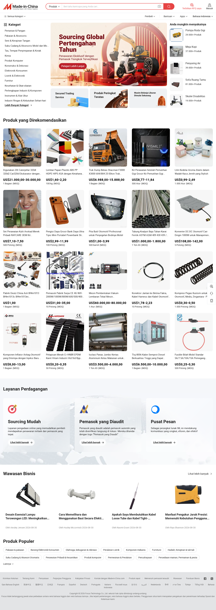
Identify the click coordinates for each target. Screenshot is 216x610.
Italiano (108, 584)
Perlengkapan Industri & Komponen (23, 90)
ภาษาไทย (177, 584)
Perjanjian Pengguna (62, 578)
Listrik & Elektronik (15, 75)
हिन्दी (166, 584)
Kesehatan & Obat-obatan (18, 85)
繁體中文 (39, 584)
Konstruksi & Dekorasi (16, 65)
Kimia (8, 55)
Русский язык (121, 584)
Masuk (209, 8)
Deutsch (83, 584)
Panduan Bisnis (193, 578)
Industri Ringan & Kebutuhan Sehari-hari (25, 100)
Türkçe (188, 584)
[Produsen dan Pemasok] (20, 6)
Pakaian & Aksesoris (16, 35)
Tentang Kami (28, 578)
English (16, 584)
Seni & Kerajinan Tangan (17, 40)
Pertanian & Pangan (15, 30)
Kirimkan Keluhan (10, 578)
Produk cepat (134, 578)
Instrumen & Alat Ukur (16, 95)
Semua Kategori (15, 16)
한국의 (134, 584)
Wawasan (177, 578)
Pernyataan (44, 578)
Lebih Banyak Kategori (17, 105)
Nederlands (156, 584)
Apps (182, 16)
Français (61, 584)
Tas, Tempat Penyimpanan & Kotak (23, 50)
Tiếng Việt (199, 584)
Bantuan (168, 16)
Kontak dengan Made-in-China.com (109, 578)
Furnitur (9, 80)
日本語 (50, 584)
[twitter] (212, 578)
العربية (144, 584)
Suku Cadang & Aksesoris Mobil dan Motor (27, 45)
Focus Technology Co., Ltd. (96, 593)
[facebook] (205, 578)
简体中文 (27, 584)
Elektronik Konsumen (16, 70)
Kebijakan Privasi (82, 578)
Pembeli (149, 16)
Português (95, 584)
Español (72, 584)
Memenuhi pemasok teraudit (157, 578)
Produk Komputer (14, 60)
